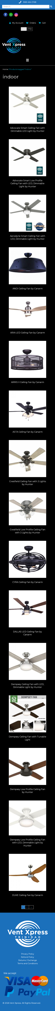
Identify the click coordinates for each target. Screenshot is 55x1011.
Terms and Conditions (27, 963)
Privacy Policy (27, 954)
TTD (30, 29)
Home (5, 69)
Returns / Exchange (27, 960)
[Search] (51, 6)
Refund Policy (27, 957)
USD (24, 29)
